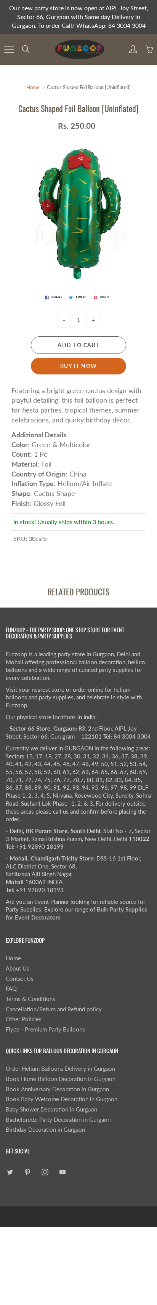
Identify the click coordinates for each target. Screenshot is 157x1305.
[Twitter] (9, 1172)
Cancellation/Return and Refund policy (54, 1009)
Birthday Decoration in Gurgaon (45, 1129)
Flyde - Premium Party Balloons (45, 1029)
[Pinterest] (27, 1172)
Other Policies (24, 1019)
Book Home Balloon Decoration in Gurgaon (60, 1079)
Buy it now (78, 366)
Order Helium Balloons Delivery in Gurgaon (60, 1068)
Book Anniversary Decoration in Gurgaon (57, 1089)
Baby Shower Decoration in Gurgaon (51, 1109)
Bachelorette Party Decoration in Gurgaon (58, 1119)
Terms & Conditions (30, 999)
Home (33, 87)
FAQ (11, 988)
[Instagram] (44, 1172)
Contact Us (20, 979)
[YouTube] (62, 1172)
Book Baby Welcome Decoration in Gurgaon (61, 1099)
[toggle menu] (9, 49)
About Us (17, 968)
